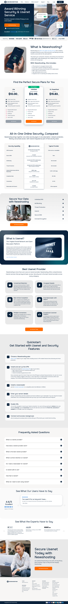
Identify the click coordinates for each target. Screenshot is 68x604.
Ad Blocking (38, 203)
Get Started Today (34, 329)
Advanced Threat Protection (36, 589)
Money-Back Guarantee (25, 589)
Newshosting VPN (26, 369)
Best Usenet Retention (45, 584)
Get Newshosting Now (19, 224)
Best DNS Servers (35, 588)
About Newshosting (25, 590)
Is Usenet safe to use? (12, 470)
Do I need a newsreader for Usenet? (17, 464)
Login (54, 2)
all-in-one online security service (47, 50)
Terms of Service (54, 593)
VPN (32, 582)
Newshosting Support (55, 582)
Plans (22, 2)
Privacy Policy (54, 594)
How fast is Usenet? (12, 476)
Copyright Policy (55, 595)
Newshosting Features (45, 582)
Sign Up (60, 2)
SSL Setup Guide (54, 583)
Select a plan (13, 358)
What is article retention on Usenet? (17, 458)
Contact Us (54, 590)
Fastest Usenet (44, 586)
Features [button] (27, 2)
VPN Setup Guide (54, 589)
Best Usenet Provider (45, 583)
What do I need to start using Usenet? (17, 482)
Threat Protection (40, 207)
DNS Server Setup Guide (56, 584)
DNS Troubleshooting (55, 586)
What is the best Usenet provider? (16, 452)
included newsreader (19, 387)
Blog (48, 2)
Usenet (37, 211)
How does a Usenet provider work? (16, 446)
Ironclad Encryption (40, 219)
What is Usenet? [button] (34, 2)
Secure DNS (38, 215)
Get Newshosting (12, 25)
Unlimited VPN (39, 199)
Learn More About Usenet (11, 257)
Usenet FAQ (24, 586)
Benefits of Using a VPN (35, 584)
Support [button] (43, 2)
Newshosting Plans (25, 582)
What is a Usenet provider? (14, 439)
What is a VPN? (34, 583)
